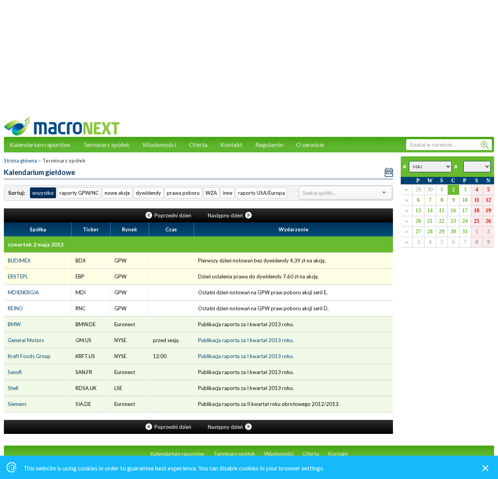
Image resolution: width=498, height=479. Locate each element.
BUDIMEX (19, 260)
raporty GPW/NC (79, 193)
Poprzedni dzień (172, 215)
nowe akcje (117, 193)
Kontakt (231, 144)
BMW (14, 324)
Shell (13, 388)
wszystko (43, 193)
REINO (15, 308)
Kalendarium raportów (40, 144)
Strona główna (20, 160)
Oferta (198, 144)
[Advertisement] (249, 62)
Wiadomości (159, 144)
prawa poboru (183, 193)
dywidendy (148, 193)
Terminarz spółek (106, 144)
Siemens (17, 404)
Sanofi (15, 372)
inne (227, 193)
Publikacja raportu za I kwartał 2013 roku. (246, 340)
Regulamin (269, 144)
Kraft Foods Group (29, 356)
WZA (211, 193)
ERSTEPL (18, 276)
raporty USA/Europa (261, 193)
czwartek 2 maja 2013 (35, 244)
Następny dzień (226, 215)
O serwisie (310, 144)
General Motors (26, 340)
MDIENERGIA (23, 292)
